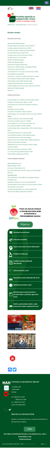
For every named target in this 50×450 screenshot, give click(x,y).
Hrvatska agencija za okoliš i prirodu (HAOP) (21, 46)
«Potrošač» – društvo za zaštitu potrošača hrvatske (23, 76)
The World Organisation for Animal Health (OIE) (22, 189)
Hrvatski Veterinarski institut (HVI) (18, 53)
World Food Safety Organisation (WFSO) (20, 191)
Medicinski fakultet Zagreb (16, 60)
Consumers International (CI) (16, 168)
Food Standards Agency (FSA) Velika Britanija (21, 135)
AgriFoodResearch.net (14, 163)
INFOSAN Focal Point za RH (22, 285)
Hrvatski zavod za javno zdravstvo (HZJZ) (20, 55)
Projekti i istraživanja (20, 254)
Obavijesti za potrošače (21, 232)
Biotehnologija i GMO (14, 166)
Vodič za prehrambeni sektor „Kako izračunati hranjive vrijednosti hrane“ (26, 305)
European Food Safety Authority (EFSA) (20, 111)
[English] (29, 9)
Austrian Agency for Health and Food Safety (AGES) (23, 100)
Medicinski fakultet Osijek (15, 62)
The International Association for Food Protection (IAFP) (25, 184)
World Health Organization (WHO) (18, 154)
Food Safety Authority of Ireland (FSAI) (19, 133)
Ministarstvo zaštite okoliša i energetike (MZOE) (22, 67)
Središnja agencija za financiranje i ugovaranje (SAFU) (24, 86)
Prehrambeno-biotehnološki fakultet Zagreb (21, 79)
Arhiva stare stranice (29, 444)
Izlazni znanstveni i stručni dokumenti (26, 247)
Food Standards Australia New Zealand (19, 137)
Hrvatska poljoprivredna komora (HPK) (19, 48)
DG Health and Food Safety (16, 109)
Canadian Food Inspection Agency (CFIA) (20, 102)
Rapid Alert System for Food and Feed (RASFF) (22, 182)
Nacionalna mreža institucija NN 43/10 (26, 278)
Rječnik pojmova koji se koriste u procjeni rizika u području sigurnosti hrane (25, 294)
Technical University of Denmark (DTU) (20, 149)
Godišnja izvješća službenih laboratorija (22, 262)
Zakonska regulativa (20, 240)
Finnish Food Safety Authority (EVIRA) (19, 121)
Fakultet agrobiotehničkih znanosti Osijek (20, 83)
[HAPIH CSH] (21, 22)
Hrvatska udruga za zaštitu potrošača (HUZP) (21, 50)
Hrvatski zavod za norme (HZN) (17, 57)
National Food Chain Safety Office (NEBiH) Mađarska (24, 140)
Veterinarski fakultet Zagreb (16, 88)
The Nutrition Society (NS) (15, 187)
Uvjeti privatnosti (25, 439)
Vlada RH (10, 90)
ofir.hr (46, 444)
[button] (46, 2)
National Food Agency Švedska (17, 142)
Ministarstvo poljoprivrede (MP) (17, 64)
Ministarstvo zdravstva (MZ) (16, 69)
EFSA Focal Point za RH (21, 271)
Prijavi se (25, 224)
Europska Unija (12, 175)
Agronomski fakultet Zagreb (16, 43)
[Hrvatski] (37, 9)
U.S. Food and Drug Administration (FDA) (20, 151)
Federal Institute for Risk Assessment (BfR (20, 118)
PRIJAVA (29, 429)
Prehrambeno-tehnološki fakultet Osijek (20, 81)
